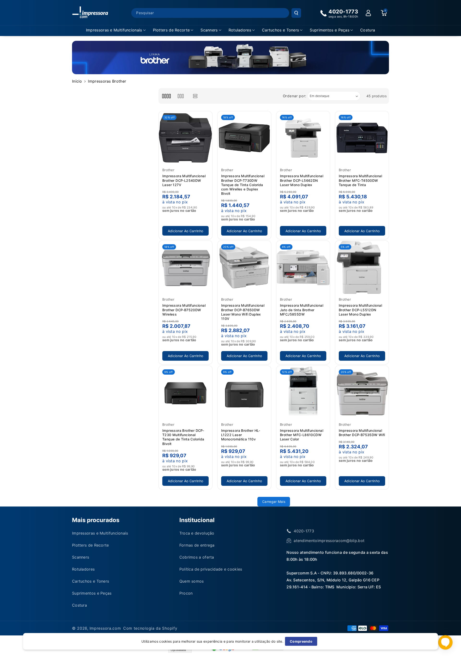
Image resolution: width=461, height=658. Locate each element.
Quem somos (191, 581)
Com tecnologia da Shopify (150, 628)
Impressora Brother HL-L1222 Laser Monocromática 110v (240, 434)
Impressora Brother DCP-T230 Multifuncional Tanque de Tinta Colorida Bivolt (183, 437)
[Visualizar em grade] (166, 96)
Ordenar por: (294, 96)
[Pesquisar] (296, 13)
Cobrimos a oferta (196, 557)
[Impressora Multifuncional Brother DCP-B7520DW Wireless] (185, 267)
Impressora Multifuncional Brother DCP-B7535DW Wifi (362, 432)
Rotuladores (240, 30)
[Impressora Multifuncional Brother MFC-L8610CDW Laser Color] (303, 392)
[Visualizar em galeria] (180, 96)
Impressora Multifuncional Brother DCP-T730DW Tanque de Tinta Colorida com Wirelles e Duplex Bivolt (242, 184)
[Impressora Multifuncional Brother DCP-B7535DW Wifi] (362, 392)
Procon (186, 593)
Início (77, 81)
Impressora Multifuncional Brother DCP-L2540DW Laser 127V (184, 180)
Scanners (209, 30)
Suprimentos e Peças (329, 30)
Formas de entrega (197, 545)
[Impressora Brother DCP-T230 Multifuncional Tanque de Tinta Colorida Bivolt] (185, 392)
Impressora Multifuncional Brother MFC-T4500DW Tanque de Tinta (360, 180)
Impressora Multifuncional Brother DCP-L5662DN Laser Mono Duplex (301, 180)
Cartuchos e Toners (280, 30)
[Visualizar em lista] (195, 96)
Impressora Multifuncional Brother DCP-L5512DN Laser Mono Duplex (360, 309)
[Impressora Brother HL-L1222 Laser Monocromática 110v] (244, 392)
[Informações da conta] (368, 13)
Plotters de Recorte (171, 30)
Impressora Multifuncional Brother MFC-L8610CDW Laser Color (301, 434)
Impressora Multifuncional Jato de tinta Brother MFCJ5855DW (301, 309)
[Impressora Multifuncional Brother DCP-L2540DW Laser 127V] (185, 138)
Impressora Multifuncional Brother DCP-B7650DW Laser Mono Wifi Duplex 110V (242, 312)
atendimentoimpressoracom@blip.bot (329, 540)
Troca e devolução (196, 533)
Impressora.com (105, 628)
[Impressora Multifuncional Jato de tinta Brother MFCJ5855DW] (303, 267)
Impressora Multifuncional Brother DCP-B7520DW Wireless (184, 309)
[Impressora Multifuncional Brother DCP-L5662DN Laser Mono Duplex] (303, 138)
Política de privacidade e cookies (210, 569)
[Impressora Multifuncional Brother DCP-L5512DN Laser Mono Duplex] (362, 267)
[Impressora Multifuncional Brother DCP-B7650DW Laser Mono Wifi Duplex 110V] (244, 267)
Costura (79, 605)
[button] (116, 30)
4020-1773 (304, 531)
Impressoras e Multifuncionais (114, 30)
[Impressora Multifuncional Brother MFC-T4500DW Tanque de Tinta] (362, 138)
